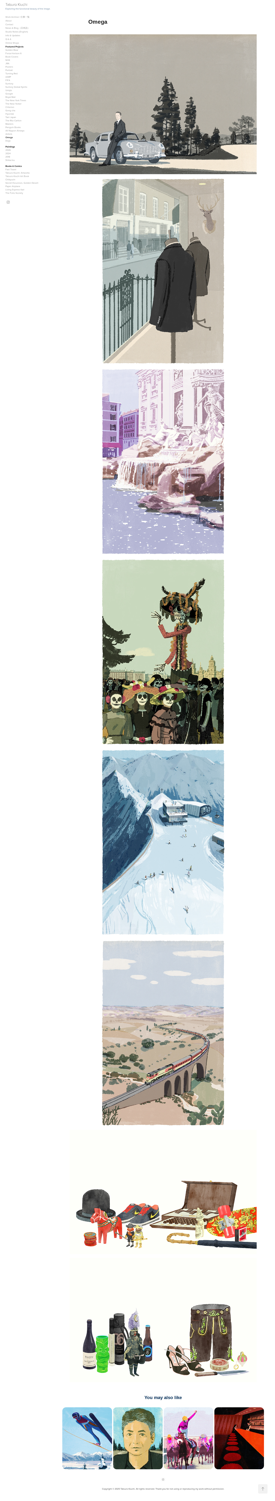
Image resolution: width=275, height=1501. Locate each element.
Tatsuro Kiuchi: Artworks (17, 172)
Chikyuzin (10, 179)
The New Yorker (13, 103)
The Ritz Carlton (13, 120)
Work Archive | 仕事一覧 (17, 16)
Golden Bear (11, 50)
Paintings (10, 146)
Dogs (8, 140)
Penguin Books (13, 127)
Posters (9, 66)
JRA (7, 63)
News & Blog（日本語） (17, 27)
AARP (8, 76)
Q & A (8, 39)
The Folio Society (14, 193)
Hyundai (9, 113)
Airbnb (8, 134)
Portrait (9, 70)
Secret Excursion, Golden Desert (21, 182)
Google (9, 93)
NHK (7, 60)
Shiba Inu (10, 160)
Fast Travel (10, 169)
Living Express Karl (14, 189)
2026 (8, 150)
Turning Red (11, 73)
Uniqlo (8, 90)
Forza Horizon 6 (13, 53)
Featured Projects (14, 46)
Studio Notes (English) (16, 31)
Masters (9, 123)
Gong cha (10, 110)
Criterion (9, 107)
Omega (9, 137)
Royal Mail (10, 97)
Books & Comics (13, 166)
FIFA (7, 80)
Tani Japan (10, 117)
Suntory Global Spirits (16, 86)
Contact (9, 24)
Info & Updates (12, 35)
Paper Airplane (12, 186)
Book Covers (11, 56)
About (8, 20)
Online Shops (12, 42)
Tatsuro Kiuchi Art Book (17, 176)
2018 (7, 156)
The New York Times (15, 100)
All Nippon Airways (15, 130)
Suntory (9, 83)
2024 (8, 153)
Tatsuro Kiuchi (16, 4)
